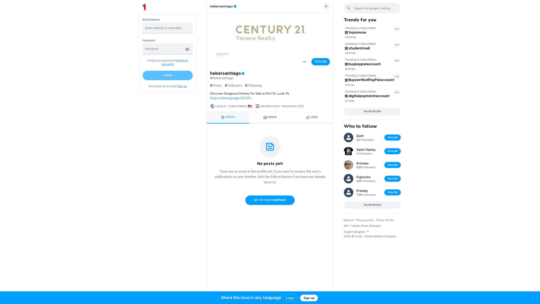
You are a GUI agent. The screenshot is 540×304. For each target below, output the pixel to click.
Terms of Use (385, 220)
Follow (321, 61)
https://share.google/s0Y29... (231, 98)
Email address (151, 19)
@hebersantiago (222, 78)
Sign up (182, 86)
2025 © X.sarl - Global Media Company (370, 236)
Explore (349, 220)
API (346, 226)
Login (290, 298)
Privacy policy (365, 220)
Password (149, 40)
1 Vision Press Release (365, 226)
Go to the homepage (270, 200)
